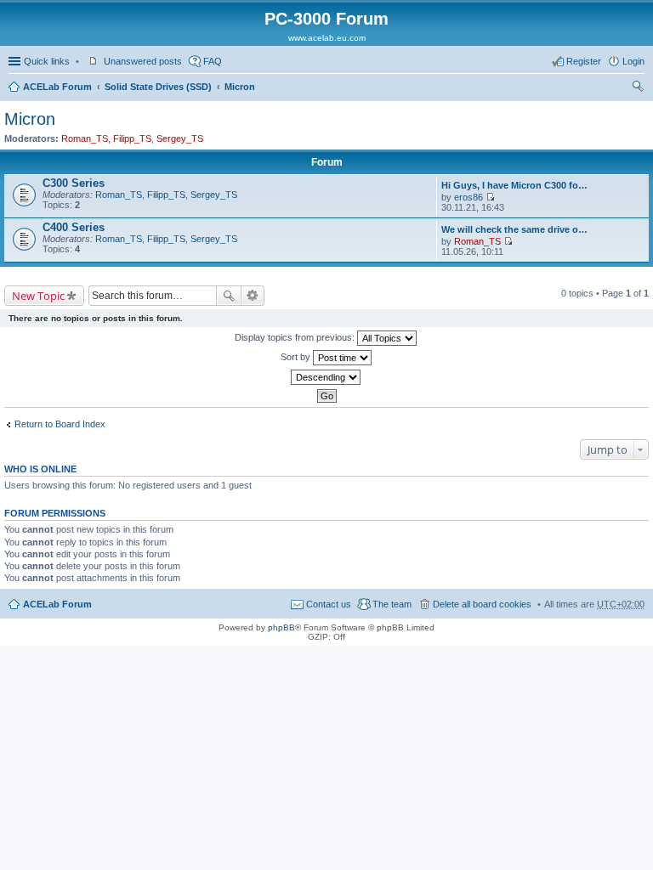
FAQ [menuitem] (212, 61)
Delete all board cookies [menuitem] (482, 604)
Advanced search (252, 295)
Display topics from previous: (296, 337)
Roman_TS (84, 138)
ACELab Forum (57, 87)
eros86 (468, 197)
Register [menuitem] (583, 61)
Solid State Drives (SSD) (158, 87)
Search (228, 295)
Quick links (47, 61)
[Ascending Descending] (326, 377)
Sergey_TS (179, 138)
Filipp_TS (132, 138)
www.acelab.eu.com (327, 37)
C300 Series (74, 183)
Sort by (297, 357)
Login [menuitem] (633, 61)
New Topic (38, 295)
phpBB (281, 627)
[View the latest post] (490, 197)
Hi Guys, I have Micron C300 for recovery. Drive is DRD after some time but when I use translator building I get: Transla (515, 185)
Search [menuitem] (637, 88)
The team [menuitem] (392, 604)
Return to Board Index (59, 424)
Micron (239, 87)
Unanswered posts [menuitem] (143, 61)
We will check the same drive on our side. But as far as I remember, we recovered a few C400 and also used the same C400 (515, 229)
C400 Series (74, 227)
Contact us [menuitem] (328, 604)
